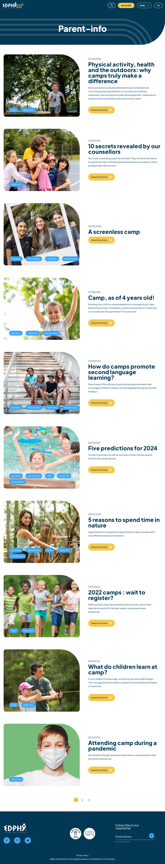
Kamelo (127, 842)
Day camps (15, 258)
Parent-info (28, 110)
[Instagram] (17, 840)
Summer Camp (71, 258)
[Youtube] (28, 840)
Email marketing (120, 842)
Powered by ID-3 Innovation (102, 858)
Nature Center (34, 258)
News (13, 110)
